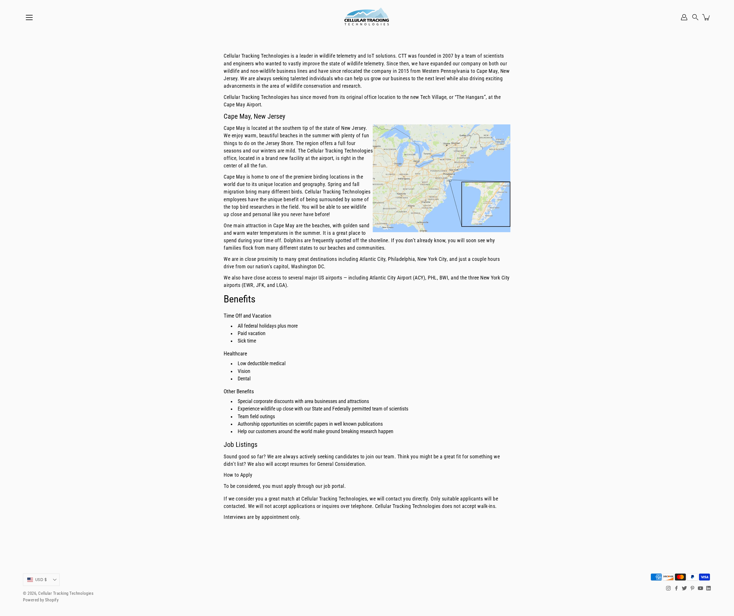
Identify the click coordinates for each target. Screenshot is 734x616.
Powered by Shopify (40, 600)
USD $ (41, 579)
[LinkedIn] (708, 588)
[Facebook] (676, 588)
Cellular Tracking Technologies (65, 593)
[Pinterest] (692, 588)
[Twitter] (684, 588)
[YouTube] (700, 588)
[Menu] (29, 17)
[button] (695, 17)
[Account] (684, 17)
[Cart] (706, 17)
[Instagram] (668, 588)
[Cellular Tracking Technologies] (367, 17)
